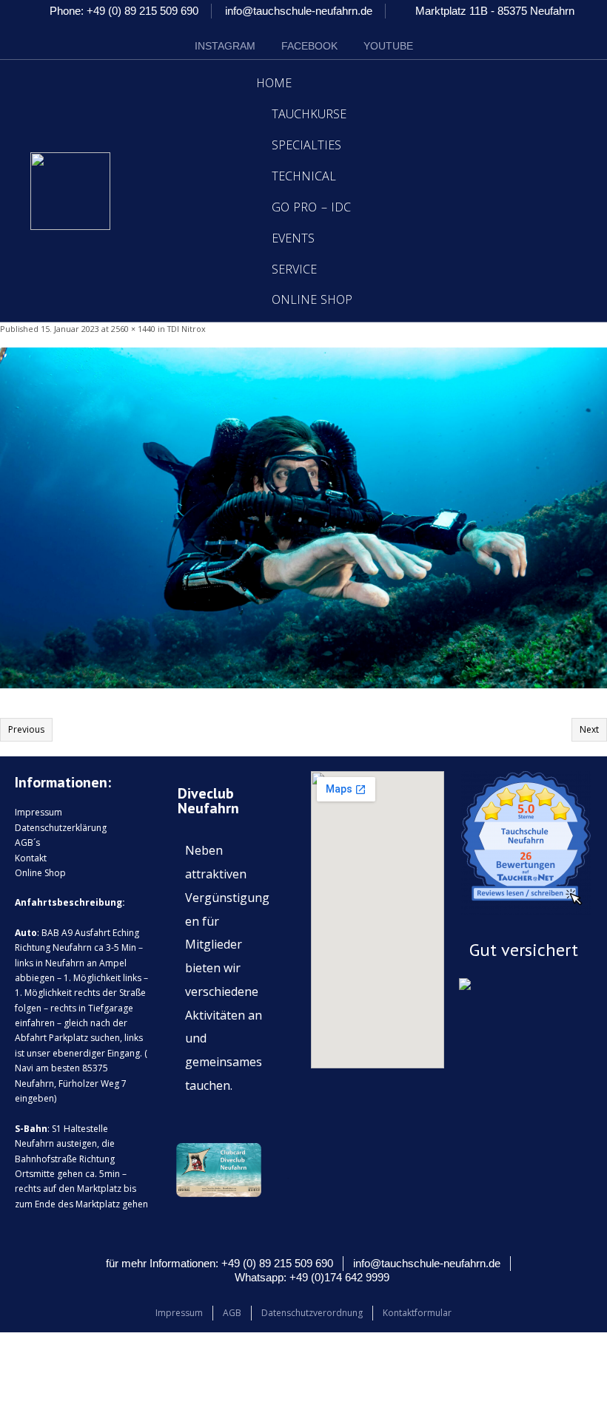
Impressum (38, 812)
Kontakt (31, 858)
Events (293, 238)
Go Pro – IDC (312, 207)
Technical (304, 176)
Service (294, 269)
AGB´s (27, 842)
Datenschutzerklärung (61, 827)
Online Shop (312, 299)
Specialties (306, 145)
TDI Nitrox (186, 328)
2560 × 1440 (133, 328)
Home (274, 83)
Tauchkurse (309, 114)
